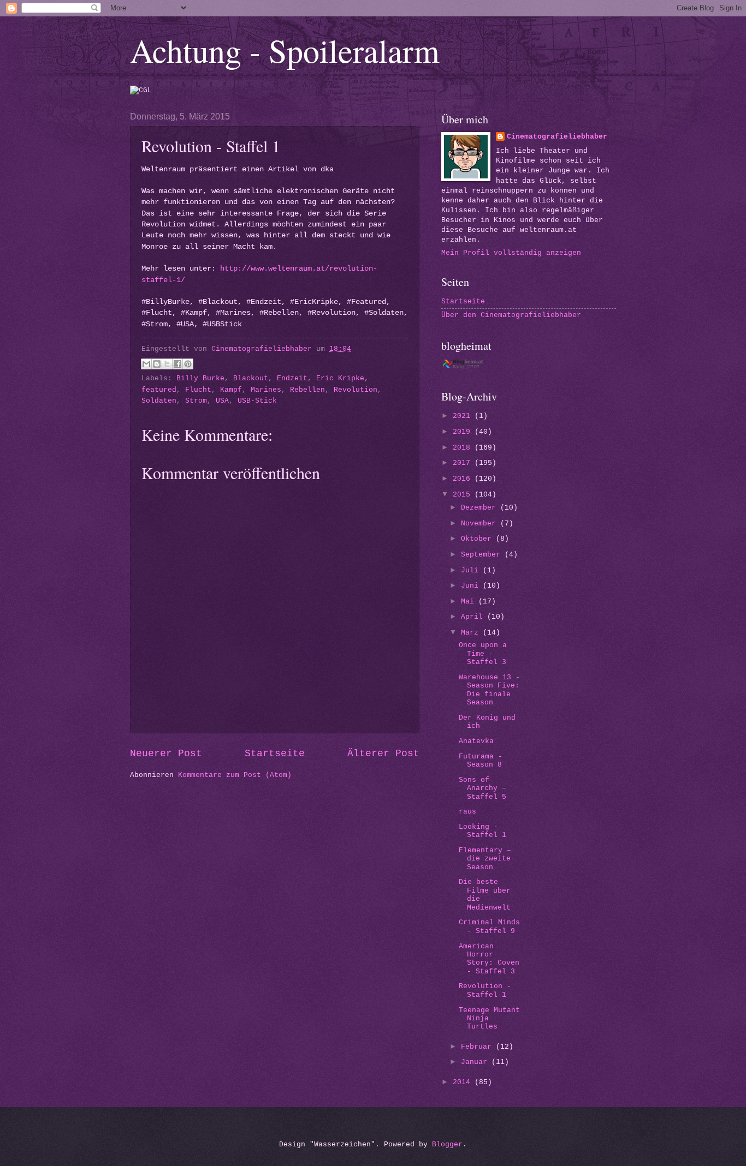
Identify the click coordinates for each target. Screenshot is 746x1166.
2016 (464, 479)
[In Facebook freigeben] (177, 363)
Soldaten (158, 401)
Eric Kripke (340, 378)
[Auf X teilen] (167, 363)
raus (467, 812)
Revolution (355, 390)
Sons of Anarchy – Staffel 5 (482, 788)
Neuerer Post (166, 753)
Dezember (480, 508)
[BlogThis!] (156, 363)
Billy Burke (200, 378)
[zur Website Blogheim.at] (472, 367)
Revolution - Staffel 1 (485, 990)
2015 (464, 495)
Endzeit (292, 378)
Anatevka (476, 741)
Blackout (250, 378)
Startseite (275, 753)
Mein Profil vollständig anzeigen (511, 253)
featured (158, 390)
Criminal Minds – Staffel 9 (489, 926)
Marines (266, 390)
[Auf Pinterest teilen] (187, 363)
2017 (464, 463)
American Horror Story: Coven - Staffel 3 (489, 959)
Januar (476, 1062)
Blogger (447, 1144)
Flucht (198, 390)
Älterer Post (383, 753)
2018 (464, 448)
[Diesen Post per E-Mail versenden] (146, 363)
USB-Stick (257, 401)
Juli (472, 570)
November (480, 523)
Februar (478, 1047)
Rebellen (307, 390)
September (483, 555)
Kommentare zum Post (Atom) (235, 775)
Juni (472, 586)
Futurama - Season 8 (480, 760)
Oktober (478, 539)
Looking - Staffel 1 (482, 831)
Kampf (231, 390)
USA (222, 401)
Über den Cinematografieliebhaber (511, 315)
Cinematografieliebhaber (557, 137)
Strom (196, 401)
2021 (464, 416)
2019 (464, 432)
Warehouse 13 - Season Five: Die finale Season (489, 690)
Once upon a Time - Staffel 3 (483, 653)
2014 (464, 1082)
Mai (469, 601)
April (474, 617)
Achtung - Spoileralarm (285, 50)
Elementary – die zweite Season (485, 858)
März (472, 633)
